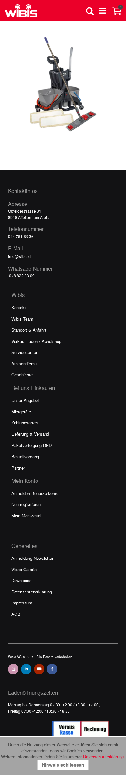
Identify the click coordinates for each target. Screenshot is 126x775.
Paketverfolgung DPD (31, 445)
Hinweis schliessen (63, 764)
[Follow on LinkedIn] (26, 669)
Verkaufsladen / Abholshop (36, 341)
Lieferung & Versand (30, 434)
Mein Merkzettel (26, 516)
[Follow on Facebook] (52, 669)
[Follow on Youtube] (39, 669)
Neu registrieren (26, 504)
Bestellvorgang (25, 456)
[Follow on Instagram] (13, 669)
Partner (18, 468)
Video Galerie (24, 569)
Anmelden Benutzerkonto (34, 493)
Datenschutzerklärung (31, 592)
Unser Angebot (25, 400)
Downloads (21, 580)
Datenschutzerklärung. (104, 756)
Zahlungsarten (24, 422)
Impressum (21, 603)
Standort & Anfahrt (28, 330)
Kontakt (18, 307)
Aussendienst (24, 363)
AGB (15, 614)
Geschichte (22, 374)
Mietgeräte (21, 411)
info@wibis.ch (20, 256)
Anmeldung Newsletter (32, 558)
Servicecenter (24, 352)
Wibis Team (22, 319)
